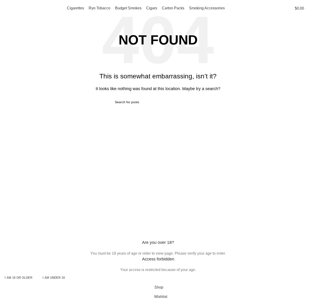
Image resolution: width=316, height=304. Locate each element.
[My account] (310, 8)
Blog (244, 207)
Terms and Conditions (101, 197)
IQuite (87, 207)
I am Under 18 (54, 277)
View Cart (170, 187)
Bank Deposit (251, 187)
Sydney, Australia (33, 197)
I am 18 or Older (18, 277)
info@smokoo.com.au (33, 187)
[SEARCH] (199, 102)
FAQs (87, 187)
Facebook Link (16, 207)
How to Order (173, 197)
